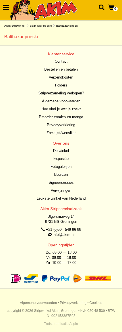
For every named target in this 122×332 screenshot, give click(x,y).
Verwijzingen (61, 190)
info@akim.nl (63, 234)
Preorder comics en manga (61, 117)
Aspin (73, 324)
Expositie (61, 159)
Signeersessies (61, 182)
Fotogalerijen (61, 166)
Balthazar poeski (41, 25)
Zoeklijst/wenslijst (61, 133)
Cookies (95, 303)
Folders (61, 85)
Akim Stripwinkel (14, 25)
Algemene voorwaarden (61, 101)
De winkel (61, 151)
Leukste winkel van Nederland (61, 198)
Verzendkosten (61, 77)
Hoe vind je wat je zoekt (61, 109)
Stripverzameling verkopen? (61, 93)
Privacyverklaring (61, 125)
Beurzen (61, 174)
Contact (61, 61)
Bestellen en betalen (61, 69)
